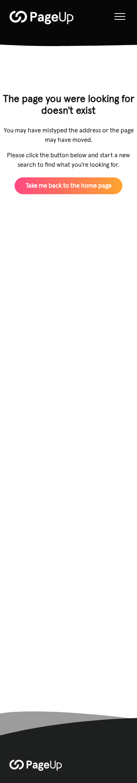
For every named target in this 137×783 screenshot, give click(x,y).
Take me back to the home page (68, 185)
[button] (119, 16)
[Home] (41, 17)
